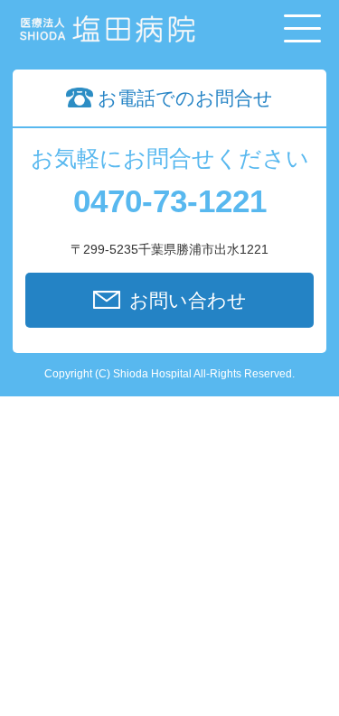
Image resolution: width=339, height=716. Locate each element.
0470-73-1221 (170, 201)
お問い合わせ (188, 300)
